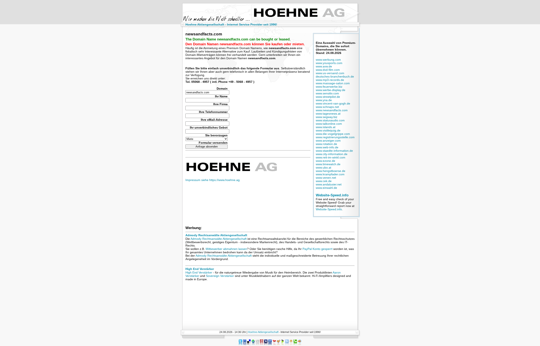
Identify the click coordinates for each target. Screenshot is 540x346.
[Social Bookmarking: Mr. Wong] (261, 344)
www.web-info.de (327, 147)
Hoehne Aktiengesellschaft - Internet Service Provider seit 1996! (231, 24)
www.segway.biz (326, 117)
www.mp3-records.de (330, 80)
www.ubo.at (323, 167)
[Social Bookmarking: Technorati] (295, 344)
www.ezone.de (325, 160)
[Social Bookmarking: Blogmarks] (283, 344)
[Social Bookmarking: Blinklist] (299, 344)
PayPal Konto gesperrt (317, 249)
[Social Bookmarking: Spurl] (287, 344)
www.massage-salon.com (333, 83)
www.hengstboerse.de (330, 171)
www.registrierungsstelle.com (335, 137)
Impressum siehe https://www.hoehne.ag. (212, 180)
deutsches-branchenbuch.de (335, 76)
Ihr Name (221, 96)
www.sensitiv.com (327, 93)
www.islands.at (325, 127)
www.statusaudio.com (330, 120)
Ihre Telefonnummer (213, 112)
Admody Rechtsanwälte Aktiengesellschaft (216, 235)
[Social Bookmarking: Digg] (257, 344)
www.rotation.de (326, 144)
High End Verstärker (199, 269)
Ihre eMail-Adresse (214, 119)
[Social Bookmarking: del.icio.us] (249, 344)
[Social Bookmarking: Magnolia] (291, 344)
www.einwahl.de (326, 187)
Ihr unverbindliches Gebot (209, 127)
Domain (222, 88)
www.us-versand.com (330, 73)
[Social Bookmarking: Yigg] (278, 344)
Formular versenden (213, 142)
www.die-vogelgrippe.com (333, 133)
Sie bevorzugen (216, 135)
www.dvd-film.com (328, 69)
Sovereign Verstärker (220, 276)
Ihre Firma (220, 104)
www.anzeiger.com (328, 140)
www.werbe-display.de (330, 90)
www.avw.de (324, 66)
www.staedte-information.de (334, 150)
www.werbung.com (328, 59)
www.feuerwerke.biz (329, 86)
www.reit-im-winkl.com (330, 157)
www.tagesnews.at (328, 113)
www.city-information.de (331, 154)
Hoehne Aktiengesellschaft (263, 332)
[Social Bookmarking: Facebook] (270, 344)
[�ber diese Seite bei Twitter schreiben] (240, 344)
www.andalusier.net (329, 184)
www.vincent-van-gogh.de (333, 103)
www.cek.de (324, 181)
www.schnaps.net (327, 107)
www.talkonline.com (329, 123)
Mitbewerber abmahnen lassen (226, 249)
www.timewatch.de (328, 164)
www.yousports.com (329, 63)
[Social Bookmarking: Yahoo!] (274, 344)
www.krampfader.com (330, 174)
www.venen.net (326, 177)
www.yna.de (324, 100)
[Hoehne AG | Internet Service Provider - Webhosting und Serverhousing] (231, 170)
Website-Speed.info (332, 195)
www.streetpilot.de (328, 96)
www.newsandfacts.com (332, 110)
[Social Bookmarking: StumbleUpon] (253, 344)
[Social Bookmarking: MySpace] (266, 344)
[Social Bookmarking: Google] (245, 344)
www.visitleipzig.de (328, 130)
